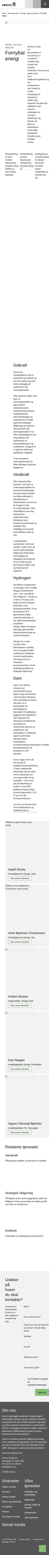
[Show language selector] (29, 4)
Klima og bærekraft (11, 1501)
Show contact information (19, 878)
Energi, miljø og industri (29, 13)
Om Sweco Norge (11, 1516)
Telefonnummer (31, 1357)
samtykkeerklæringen (37, 1385)
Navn (26, 1306)
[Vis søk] (37, 4)
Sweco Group (9, 1487)
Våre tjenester (13, 13)
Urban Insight (8, 1496)
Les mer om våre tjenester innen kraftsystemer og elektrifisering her (24, 807)
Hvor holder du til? (32, 1317)
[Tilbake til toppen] (42, 1548)
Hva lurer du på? (31, 1368)
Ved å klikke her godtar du (38, 1382)
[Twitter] (25, 1530)
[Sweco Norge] (9, 4)
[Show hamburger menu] (45, 4)
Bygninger (29, 1499)
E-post (27, 1347)
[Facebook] (4, 1530)
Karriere (6, 1492)
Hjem (4, 13)
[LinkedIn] (18, 1530)
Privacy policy (24, 1539)
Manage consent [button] (8, 1542)
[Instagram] (11, 1530)
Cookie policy (38, 1539)
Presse (5, 1511)
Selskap (27, 1336)
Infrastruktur (30, 1512)
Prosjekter (7, 1506)
